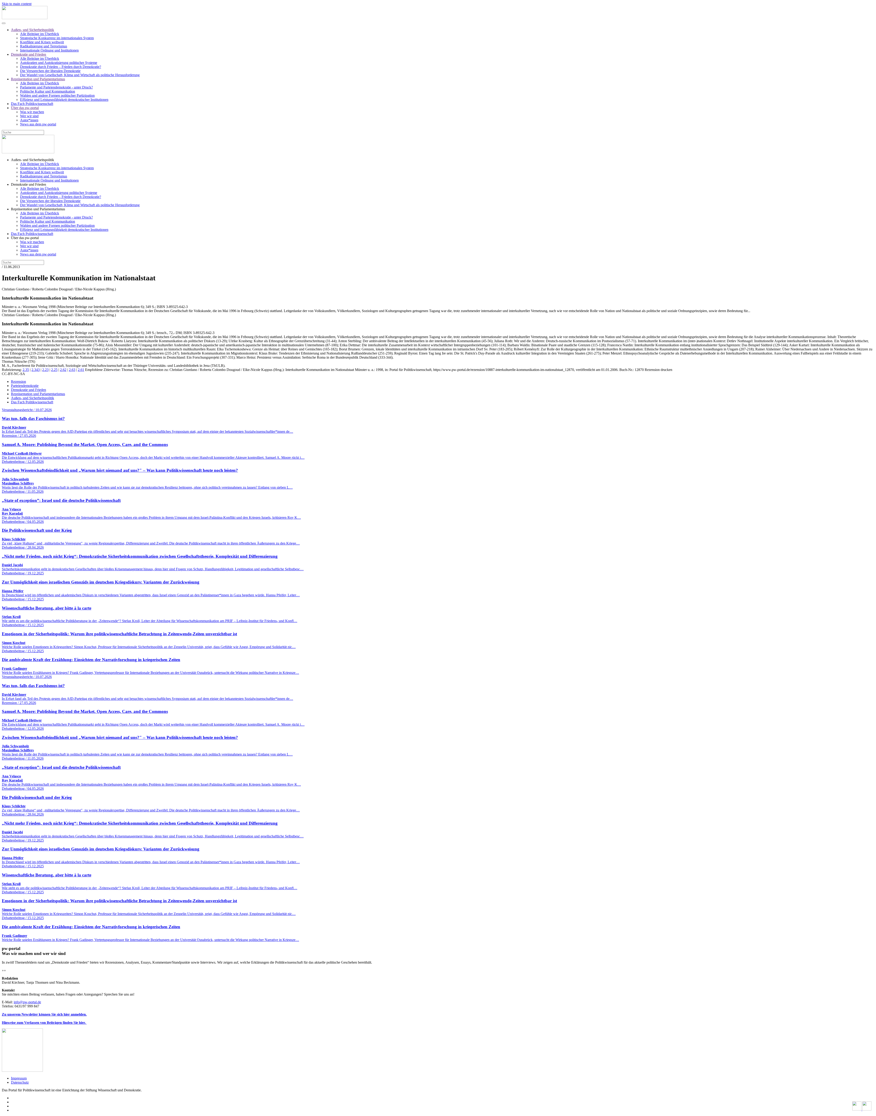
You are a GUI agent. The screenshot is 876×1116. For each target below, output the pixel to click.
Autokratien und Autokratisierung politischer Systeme (58, 63)
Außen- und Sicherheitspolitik (32, 30)
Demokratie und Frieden (28, 54)
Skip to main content (16, 4)
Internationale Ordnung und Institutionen (49, 50)
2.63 (72, 370)
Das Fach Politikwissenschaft (32, 104)
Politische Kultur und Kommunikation (47, 91)
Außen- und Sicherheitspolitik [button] (32, 160)
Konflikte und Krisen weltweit (42, 42)
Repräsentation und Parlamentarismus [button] (38, 209)
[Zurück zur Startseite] (24, 18)
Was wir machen (32, 112)
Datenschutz (20, 1082)
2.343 (35, 370)
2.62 (63, 370)
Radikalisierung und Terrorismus (43, 46)
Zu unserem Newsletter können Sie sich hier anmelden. (44, 1014)
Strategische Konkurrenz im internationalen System (57, 38)
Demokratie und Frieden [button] (28, 184)
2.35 (26, 370)
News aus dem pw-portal (38, 124)
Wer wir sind (29, 116)
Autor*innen (29, 120)
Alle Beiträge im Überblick (39, 34)
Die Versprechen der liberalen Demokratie (50, 71)
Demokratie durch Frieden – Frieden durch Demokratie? (60, 67)
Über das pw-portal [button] (25, 238)
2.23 (45, 370)
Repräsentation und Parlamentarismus (38, 79)
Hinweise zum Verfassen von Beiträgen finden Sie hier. (44, 1023)
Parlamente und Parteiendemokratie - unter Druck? (56, 87)
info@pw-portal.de (27, 1002)
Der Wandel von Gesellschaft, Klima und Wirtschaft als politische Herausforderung (80, 75)
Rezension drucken (658, 370)
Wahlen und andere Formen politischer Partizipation (57, 95)
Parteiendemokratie (25, 386)
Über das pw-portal (25, 108)
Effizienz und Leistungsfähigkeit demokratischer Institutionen (64, 100)
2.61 (81, 370)
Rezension (18, 381)
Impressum (19, 1078)
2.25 (54, 370)
